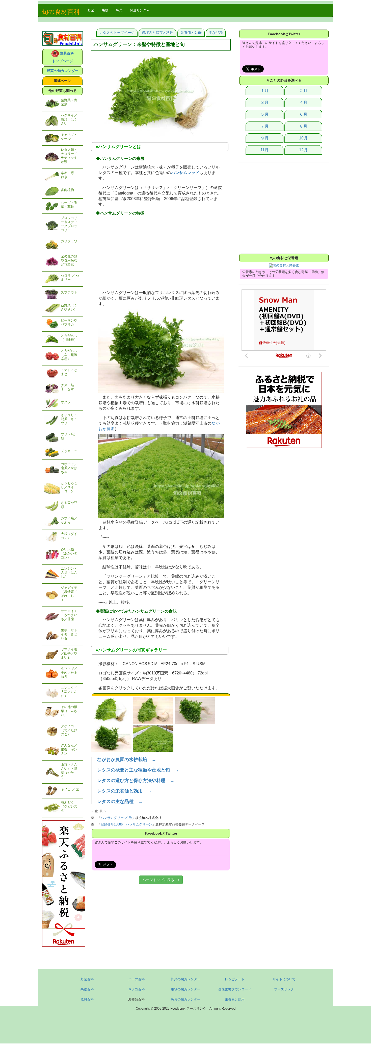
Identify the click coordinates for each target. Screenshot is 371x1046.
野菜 (93, 10)
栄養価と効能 (191, 33)
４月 (303, 102)
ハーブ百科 (136, 979)
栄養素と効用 (235, 999)
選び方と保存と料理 (157, 33)
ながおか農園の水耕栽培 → (126, 759)
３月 (264, 102)
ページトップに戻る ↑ (160, 880)
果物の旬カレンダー (185, 989)
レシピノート (235, 979)
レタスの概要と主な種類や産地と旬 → (138, 769)
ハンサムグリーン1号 (116, 818)
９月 (264, 138)
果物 (105, 10)
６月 (303, 114)
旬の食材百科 (61, 11)
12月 (303, 150)
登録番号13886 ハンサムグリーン (126, 824)
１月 (264, 90)
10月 (303, 138)
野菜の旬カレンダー (62, 71)
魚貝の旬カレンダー (185, 999)
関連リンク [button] (138, 10)
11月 (264, 150)
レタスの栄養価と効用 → (124, 790)
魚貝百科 (87, 999)
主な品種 (216, 33)
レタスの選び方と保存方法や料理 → (135, 780)
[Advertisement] (161, 253)
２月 (303, 90)
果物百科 (87, 989)
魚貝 (119, 10)
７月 (264, 126)
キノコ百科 (136, 989)
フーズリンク (284, 989)
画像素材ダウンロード (234, 989)
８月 (303, 126)
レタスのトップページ (117, 33)
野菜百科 (87, 979)
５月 (264, 114)
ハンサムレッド (185, 173)
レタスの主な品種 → (120, 801)
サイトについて (284, 979)
